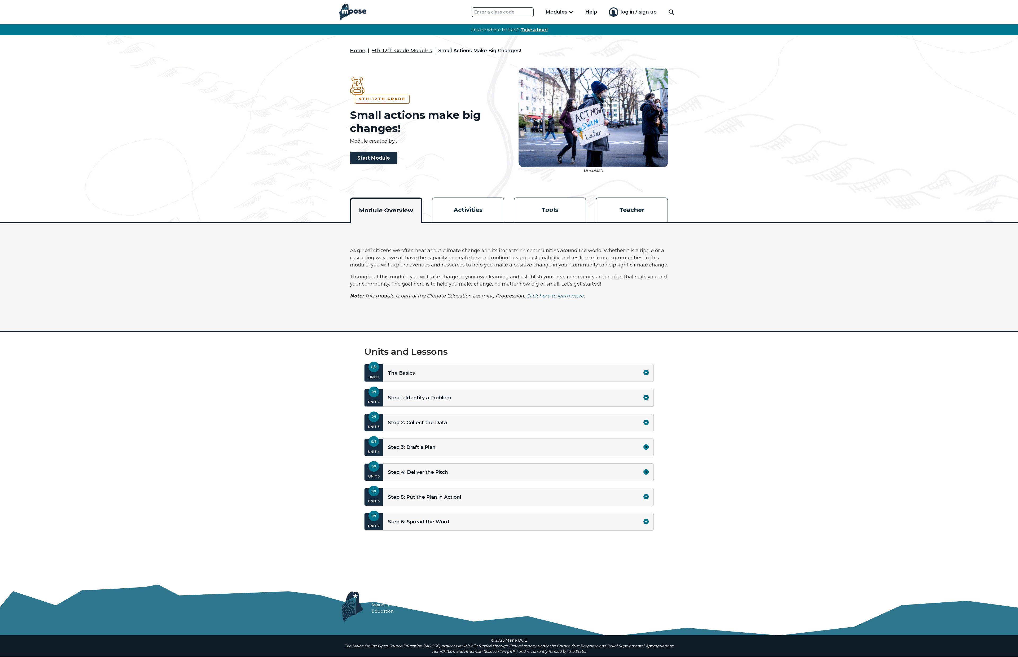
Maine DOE (527, 610)
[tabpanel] (509, 273)
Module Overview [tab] (386, 210)
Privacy (554, 610)
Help (591, 12)
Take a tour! (534, 29)
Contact (666, 610)
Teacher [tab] (631, 209)
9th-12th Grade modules (402, 51)
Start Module (373, 158)
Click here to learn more (555, 296)
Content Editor (619, 610)
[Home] (352, 12)
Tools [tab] (550, 209)
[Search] (671, 12)
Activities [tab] (468, 209)
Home (357, 51)
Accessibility (582, 610)
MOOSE (387, 596)
